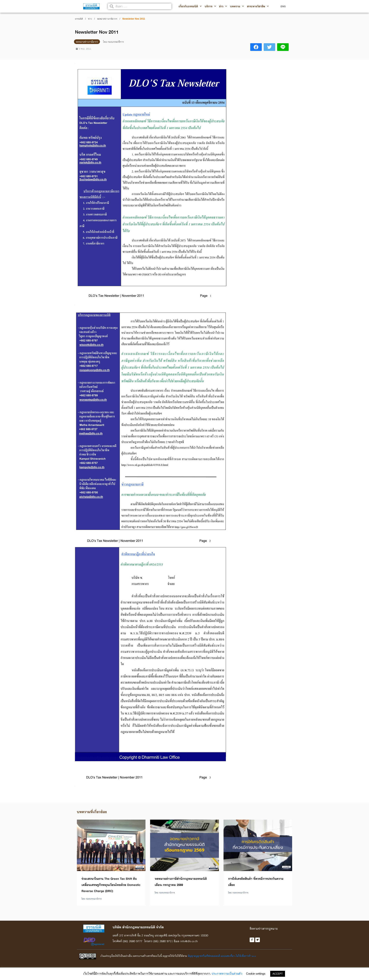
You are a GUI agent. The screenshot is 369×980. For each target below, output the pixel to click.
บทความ (235, 6)
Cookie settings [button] (255, 973)
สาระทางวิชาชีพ (256, 6)
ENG (283, 6)
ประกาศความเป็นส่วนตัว (227, 973)
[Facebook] (252, 940)
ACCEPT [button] (278, 973)
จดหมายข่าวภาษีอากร (107, 19)
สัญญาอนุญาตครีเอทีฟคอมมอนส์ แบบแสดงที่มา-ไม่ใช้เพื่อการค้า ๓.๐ (222, 955)
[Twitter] (257, 940)
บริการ (208, 6)
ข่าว (221, 6)
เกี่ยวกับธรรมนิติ (188, 6)
